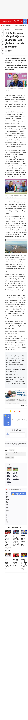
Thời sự (16, 25)
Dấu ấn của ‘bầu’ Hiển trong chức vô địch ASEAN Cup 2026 (16, 561)
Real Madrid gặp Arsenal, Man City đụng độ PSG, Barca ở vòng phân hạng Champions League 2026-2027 (8, 543)
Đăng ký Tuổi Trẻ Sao (25, 21)
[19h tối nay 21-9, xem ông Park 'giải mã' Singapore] (15, 469)
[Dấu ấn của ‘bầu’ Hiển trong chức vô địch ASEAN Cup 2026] (16, 555)
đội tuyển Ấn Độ (9, 457)
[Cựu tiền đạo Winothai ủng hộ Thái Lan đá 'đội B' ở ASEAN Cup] (8, 555)
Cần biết (14, 21)
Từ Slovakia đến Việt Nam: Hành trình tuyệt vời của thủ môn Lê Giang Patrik (24, 564)
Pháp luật (24, 25)
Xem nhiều (9, 25)
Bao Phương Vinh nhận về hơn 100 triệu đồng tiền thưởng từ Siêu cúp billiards (16, 541)
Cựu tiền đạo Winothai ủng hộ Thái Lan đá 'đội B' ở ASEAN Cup (8, 563)
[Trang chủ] (1, 25)
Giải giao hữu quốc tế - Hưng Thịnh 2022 (14, 453)
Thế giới (20, 25)
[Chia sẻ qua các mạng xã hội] (25, 420)
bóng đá (12, 450)
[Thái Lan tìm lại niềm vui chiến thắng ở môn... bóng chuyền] (24, 532)
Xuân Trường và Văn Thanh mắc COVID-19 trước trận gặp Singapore (9, 478)
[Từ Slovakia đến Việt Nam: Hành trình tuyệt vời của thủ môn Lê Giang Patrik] (24, 555)
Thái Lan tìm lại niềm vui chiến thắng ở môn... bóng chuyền (23, 541)
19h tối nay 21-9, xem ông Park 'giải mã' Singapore (15, 475)
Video (13, 25)
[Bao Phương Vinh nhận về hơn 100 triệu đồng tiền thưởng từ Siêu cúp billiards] (16, 532)
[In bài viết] (2, 53)
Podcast (4, 21)
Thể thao (7, 29)
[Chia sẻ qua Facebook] (18, 420)
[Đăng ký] (18, 493)
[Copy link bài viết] (22, 420)
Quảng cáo (17, 21)
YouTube (9, 21)
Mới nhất (5, 25)
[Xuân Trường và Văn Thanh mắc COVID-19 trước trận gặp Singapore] (9, 469)
